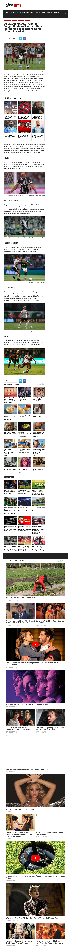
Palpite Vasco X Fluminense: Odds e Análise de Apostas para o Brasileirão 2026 (38, 549)
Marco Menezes (10, 34)
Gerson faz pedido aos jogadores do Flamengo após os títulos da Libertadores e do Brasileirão (10, 138)
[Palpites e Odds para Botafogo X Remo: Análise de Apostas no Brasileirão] (10, 520)
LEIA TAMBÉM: (9, 477)
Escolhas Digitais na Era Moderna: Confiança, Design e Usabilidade (23, 510)
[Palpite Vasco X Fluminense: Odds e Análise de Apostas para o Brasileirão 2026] (38, 540)
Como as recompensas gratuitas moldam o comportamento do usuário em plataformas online (10, 510)
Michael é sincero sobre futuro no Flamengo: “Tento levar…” (37, 136)
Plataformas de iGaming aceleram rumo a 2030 (9, 491)
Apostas (7, 16)
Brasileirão (13, 12)
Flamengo (14, 20)
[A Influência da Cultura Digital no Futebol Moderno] (38, 501)
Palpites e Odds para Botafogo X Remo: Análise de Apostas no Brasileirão (10, 528)
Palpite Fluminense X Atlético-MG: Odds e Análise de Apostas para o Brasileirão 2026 (10, 549)
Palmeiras (27, 20)
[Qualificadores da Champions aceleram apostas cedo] (24, 484)
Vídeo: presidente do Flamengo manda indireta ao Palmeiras (37, 117)
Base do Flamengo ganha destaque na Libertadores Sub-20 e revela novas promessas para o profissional (38, 529)
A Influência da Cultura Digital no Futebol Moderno (38, 509)
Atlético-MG (8, 20)
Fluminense (21, 20)
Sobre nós (56, 12)
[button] (66, 14)
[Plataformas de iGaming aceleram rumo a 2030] (10, 484)
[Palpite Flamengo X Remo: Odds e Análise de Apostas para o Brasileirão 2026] (24, 540)
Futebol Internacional (26, 12)
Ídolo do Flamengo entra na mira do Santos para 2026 (24, 136)
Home (6, 12)
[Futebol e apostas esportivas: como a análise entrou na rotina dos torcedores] (38, 484)
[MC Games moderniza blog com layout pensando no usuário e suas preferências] (24, 520)
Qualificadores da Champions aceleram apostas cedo (24, 491)
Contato (49, 12)
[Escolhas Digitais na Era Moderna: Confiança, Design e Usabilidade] (24, 501)
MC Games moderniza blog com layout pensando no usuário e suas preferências (24, 528)
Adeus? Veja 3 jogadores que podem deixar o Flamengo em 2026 (24, 117)
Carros (38, 12)
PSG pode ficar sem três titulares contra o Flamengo (10, 117)
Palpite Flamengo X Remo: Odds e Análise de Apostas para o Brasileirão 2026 (24, 549)
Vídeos (43, 12)
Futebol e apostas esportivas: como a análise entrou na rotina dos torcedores (38, 492)
